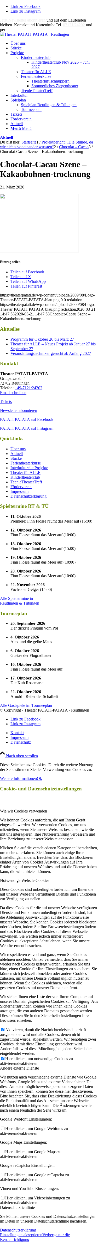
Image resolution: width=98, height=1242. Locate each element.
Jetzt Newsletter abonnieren (22, 20)
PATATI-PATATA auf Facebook (26, 419)
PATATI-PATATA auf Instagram (26, 428)
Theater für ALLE (36, 71)
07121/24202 (74, 25)
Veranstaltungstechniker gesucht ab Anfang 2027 (50, 353)
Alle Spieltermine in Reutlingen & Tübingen (19, 600)
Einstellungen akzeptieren (21, 1235)
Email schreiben (13, 392)
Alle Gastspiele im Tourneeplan (26, 705)
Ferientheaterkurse (36, 76)
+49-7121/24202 (28, 388)
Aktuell (6, 137)
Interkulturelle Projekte (29, 468)
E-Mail (12, 29)
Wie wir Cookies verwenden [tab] (23, 811)
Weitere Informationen (18, 778)
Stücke (16, 458)
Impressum (19, 491)
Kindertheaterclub (35, 57)
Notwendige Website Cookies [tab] (24, 880)
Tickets (6, 401)
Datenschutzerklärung (28, 496)
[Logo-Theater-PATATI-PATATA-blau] (34, 34)
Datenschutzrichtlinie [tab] (17, 1207)
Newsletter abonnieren (18, 410)
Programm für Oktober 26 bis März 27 (42, 339)
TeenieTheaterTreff (37, 90)
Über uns (18, 449)
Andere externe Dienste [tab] (19, 1068)
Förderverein (21, 486)
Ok (39, 778)
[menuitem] (54, 43)
